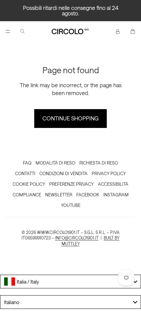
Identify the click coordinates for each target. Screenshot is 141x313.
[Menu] (8, 31)
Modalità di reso (55, 162)
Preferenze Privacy (71, 183)
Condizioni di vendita (63, 173)
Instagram (116, 194)
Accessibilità (113, 183)
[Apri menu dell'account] (117, 31)
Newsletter (58, 194)
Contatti (25, 173)
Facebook (87, 194)
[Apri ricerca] (22, 31)
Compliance (27, 194)
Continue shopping (70, 118)
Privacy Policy (109, 173)
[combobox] (70, 281)
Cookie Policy (29, 183)
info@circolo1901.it (77, 237)
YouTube (70, 205)
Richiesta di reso (98, 162)
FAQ (27, 162)
